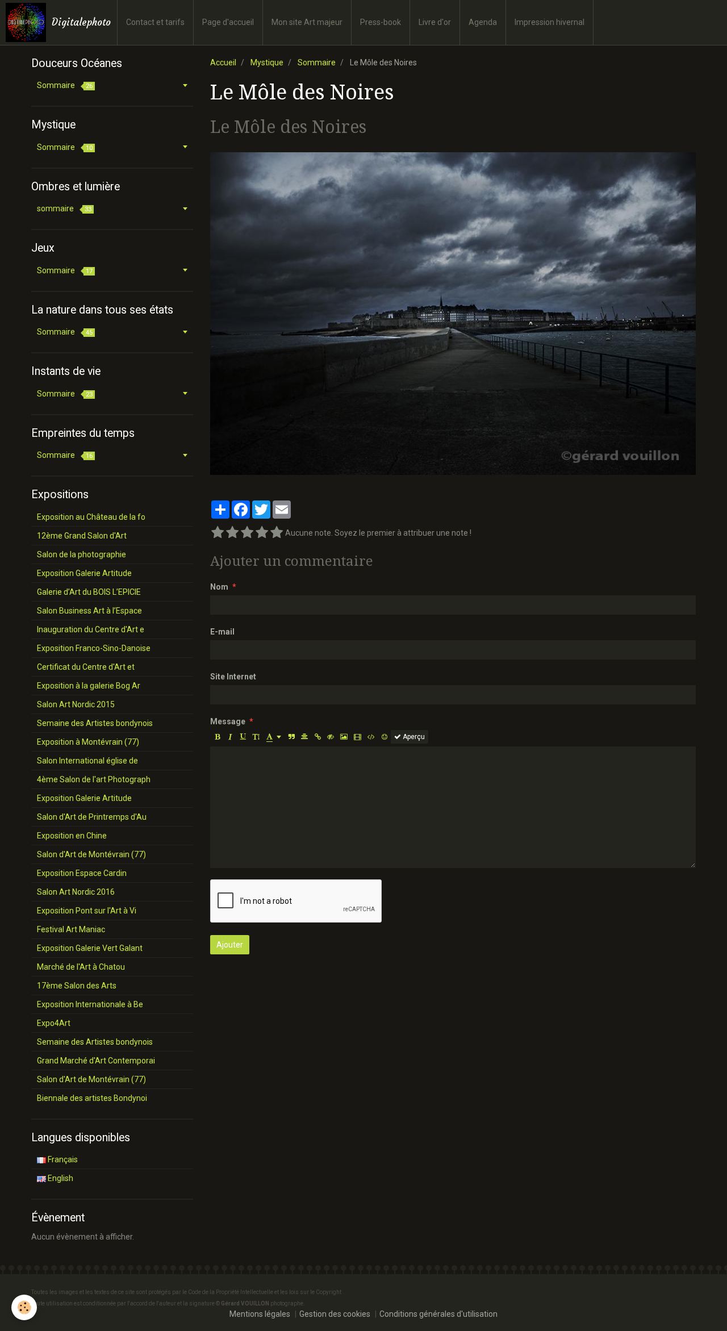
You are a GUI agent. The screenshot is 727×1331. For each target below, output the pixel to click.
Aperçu (413, 737)
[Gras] (217, 737)
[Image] (344, 737)
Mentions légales (259, 1314)
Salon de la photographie (81, 554)
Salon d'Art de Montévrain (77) (91, 854)
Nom (219, 586)
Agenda (483, 22)
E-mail (222, 631)
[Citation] (291, 737)
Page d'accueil (228, 22)
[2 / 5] (232, 532)
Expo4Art (53, 1023)
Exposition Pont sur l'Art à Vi (86, 910)
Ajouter (229, 944)
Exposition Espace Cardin (82, 873)
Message (227, 721)
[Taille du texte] (256, 737)
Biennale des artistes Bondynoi (92, 1098)
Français (62, 1159)
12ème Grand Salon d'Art (82, 535)
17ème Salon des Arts (76, 985)
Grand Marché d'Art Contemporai (96, 1060)
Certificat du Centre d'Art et (86, 666)
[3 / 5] (247, 532)
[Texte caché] (330, 737)
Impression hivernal (549, 22)
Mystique (266, 62)
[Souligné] (243, 737)
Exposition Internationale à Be (90, 1004)
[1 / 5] (217, 532)
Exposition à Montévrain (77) (88, 741)
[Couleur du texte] (274, 737)
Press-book (380, 22)
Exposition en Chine (72, 835)
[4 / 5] (262, 532)
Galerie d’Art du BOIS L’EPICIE (89, 591)
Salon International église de (87, 760)
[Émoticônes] (384, 737)
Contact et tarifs (155, 22)
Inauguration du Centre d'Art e (90, 629)
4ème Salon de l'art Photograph (94, 779)
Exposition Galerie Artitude (84, 573)
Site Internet (233, 676)
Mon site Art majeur (306, 22)
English (59, 1178)
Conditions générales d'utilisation (438, 1314)
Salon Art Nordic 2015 (76, 704)
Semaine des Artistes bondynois (95, 723)
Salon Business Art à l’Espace (89, 610)
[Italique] (230, 737)
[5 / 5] (276, 532)
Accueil (223, 62)
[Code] (371, 737)
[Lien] (317, 737)
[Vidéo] (357, 737)
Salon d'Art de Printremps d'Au (92, 816)
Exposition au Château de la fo (91, 516)
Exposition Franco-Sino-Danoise (94, 648)
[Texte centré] (304, 737)
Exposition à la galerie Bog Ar (88, 685)
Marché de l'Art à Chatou (81, 966)
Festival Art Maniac (71, 929)
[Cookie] (24, 1307)
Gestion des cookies (334, 1314)
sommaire (64, 208)
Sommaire (317, 62)
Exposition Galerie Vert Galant (90, 948)
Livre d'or (435, 22)
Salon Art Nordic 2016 (76, 891)
